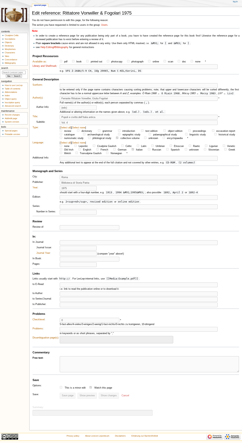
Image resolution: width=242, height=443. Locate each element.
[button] (125, 396)
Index (7, 95)
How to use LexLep (13, 85)
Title (35, 116)
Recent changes (12, 115)
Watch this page (103, 387)
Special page (40, 5)
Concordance (11, 59)
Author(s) (38, 97)
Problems (38, 328)
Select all (65, 127)
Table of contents (12, 89)
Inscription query (12, 102)
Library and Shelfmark (45, 66)
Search (4, 68)
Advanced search (13, 106)
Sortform (37, 85)
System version (12, 122)
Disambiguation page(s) (45, 337)
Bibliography (10, 63)
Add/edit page (11, 118)
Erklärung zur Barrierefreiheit (144, 436)
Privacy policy (73, 436)
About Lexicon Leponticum (97, 436)
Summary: (38, 407)
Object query (11, 99)
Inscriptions (10, 39)
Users (104, 25)
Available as (39, 61)
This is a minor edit (75, 387)
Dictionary (9, 46)
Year (35, 187)
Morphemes (10, 49)
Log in (235, 1)
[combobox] (116, 339)
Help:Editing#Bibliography (54, 47)
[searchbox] (63, 339)
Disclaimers (120, 436)
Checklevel (39, 319)
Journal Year (43, 253)
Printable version (12, 134)
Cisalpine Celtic (12, 35)
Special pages (11, 131)
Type (35, 127)
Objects (8, 42)
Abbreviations (11, 92)
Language (38, 142)
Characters (10, 52)
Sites (7, 56)
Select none (78, 127)
